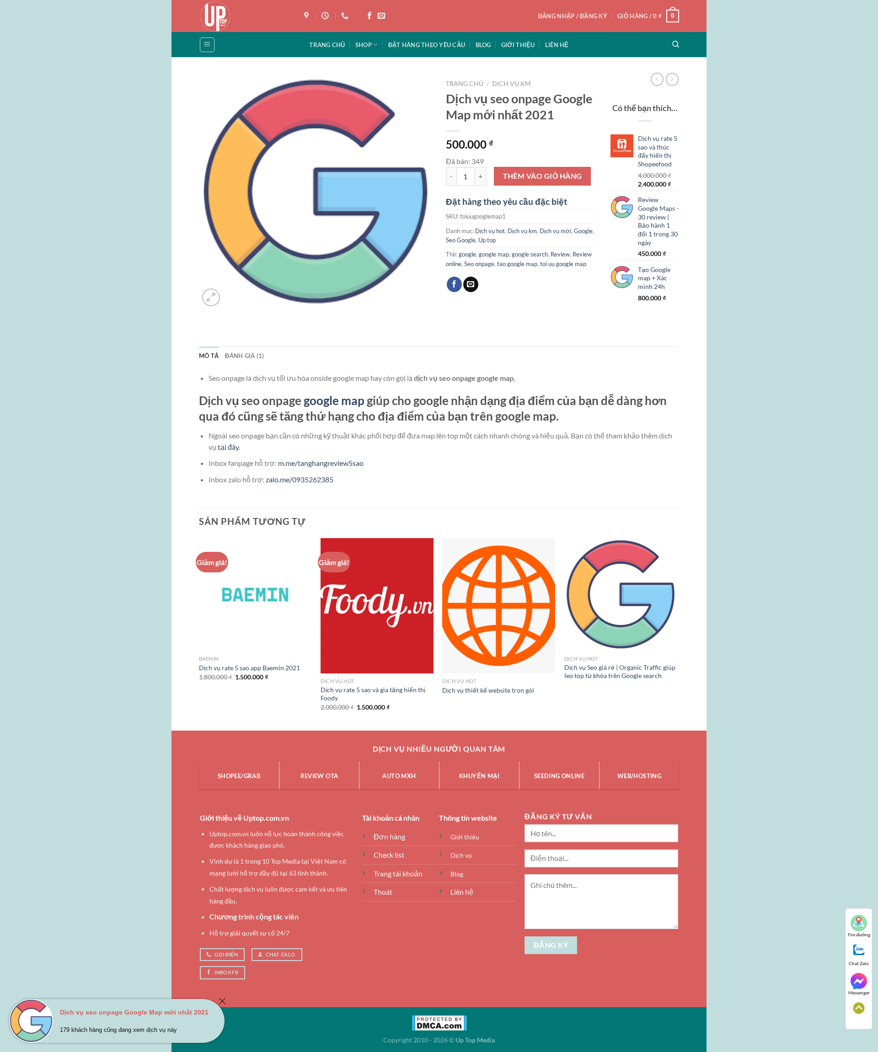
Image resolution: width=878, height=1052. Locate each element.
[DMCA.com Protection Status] (439, 1022)
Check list (389, 854)
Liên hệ (557, 44)
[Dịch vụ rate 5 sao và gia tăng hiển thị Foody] (377, 605)
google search (530, 254)
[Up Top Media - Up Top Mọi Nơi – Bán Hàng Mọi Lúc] (244, 16)
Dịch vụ (461, 855)
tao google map (517, 263)
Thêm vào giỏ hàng (542, 176)
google (467, 254)
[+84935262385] (346, 16)
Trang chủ (327, 44)
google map (494, 254)
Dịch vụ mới (555, 231)
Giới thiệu (518, 44)
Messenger (859, 992)
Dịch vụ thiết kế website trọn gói (488, 690)
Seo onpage (479, 263)
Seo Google (461, 240)
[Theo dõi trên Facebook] (369, 16)
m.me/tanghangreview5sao (321, 463)
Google (583, 231)
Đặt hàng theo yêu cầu (426, 44)
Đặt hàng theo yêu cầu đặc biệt (506, 201)
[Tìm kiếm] (675, 44)
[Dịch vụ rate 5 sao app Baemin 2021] (255, 594)
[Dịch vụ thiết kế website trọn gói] (498, 605)
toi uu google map (563, 263)
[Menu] (207, 44)
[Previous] (199, 633)
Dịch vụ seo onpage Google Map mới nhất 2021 (134, 1012)
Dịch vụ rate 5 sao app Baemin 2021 (249, 668)
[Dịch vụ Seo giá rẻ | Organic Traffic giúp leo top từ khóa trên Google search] (620, 594)
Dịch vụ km (511, 83)
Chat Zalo (859, 963)
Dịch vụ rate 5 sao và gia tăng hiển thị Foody (373, 694)
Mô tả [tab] (209, 355)
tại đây (228, 447)
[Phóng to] (211, 297)
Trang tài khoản (398, 873)
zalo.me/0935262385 (299, 479)
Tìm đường (858, 934)
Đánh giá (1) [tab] (244, 355)
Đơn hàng (389, 836)
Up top (487, 240)
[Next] (676, 633)
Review (560, 254)
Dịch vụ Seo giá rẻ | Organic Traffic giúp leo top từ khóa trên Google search (619, 671)
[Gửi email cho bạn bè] (470, 284)
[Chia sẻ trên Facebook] (454, 284)
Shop (363, 44)
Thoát (383, 891)
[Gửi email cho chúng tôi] (381, 16)
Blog (483, 44)
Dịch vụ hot (490, 231)
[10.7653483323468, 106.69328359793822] (307, 16)
